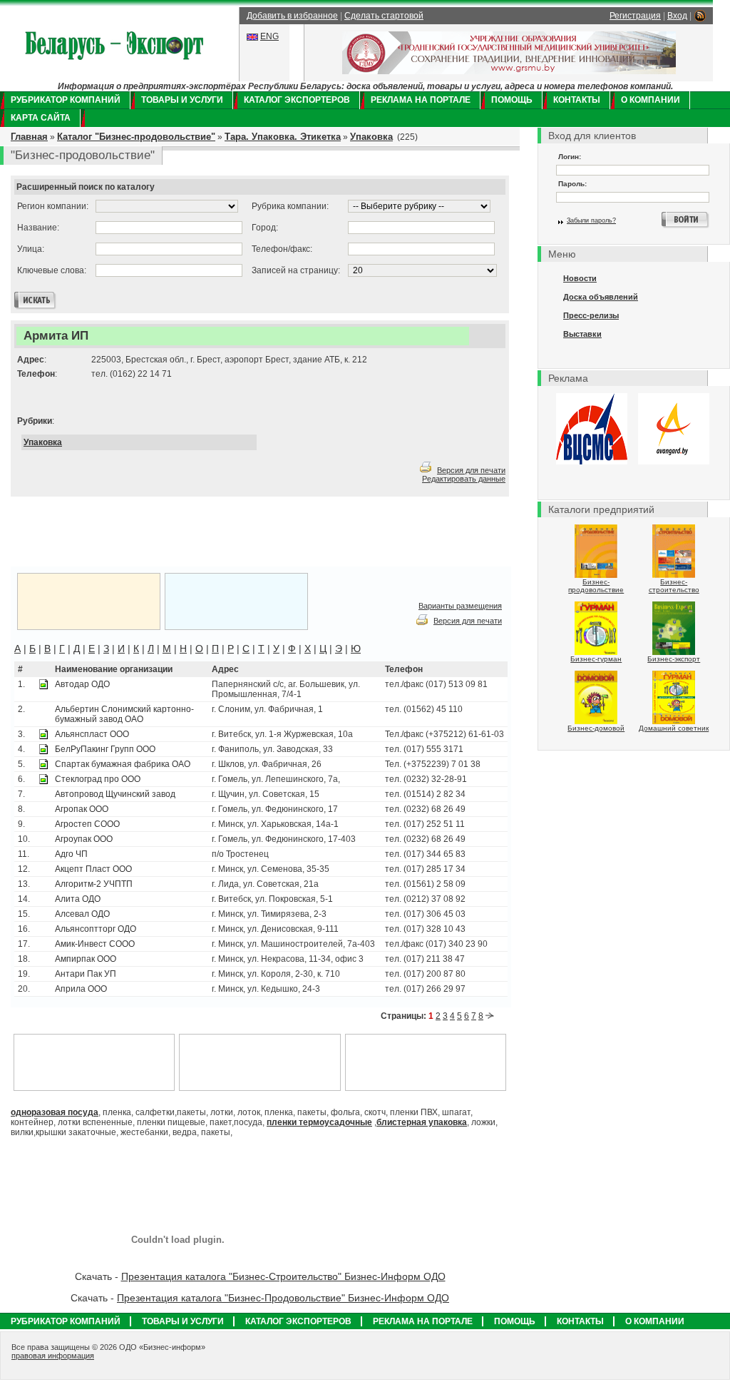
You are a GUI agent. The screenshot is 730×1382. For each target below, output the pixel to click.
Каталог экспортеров (297, 100)
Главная (29, 136)
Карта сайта (41, 118)
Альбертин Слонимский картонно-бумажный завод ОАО (124, 714)
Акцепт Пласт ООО (93, 869)
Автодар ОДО (82, 684)
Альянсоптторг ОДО (95, 929)
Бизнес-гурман (596, 659)
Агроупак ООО (84, 839)
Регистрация (635, 16)
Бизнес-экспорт (673, 659)
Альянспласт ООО (92, 734)
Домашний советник (674, 728)
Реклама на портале (421, 100)
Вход (677, 16)
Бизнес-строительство (674, 586)
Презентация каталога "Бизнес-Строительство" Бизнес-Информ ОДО (283, 1276)
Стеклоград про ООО (97, 779)
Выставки (582, 334)
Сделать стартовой (383, 16)
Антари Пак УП (85, 974)
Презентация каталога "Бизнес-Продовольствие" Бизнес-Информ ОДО (283, 1298)
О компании (650, 100)
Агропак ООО (81, 809)
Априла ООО (81, 989)
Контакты (576, 100)
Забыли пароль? (591, 220)
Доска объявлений (600, 297)
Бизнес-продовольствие (596, 586)
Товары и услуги (182, 100)
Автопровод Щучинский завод (115, 794)
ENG (269, 36)
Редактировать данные (463, 478)
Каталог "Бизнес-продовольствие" (136, 136)
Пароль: (572, 184)
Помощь (512, 100)
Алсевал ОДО (82, 914)
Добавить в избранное (292, 16)
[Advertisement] (188, 532)
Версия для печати (471, 470)
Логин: (569, 157)
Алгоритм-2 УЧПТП (94, 884)
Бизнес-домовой (595, 728)
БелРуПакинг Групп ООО (105, 749)
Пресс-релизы (591, 315)
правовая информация (52, 1355)
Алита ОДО (78, 899)
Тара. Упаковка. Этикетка (283, 136)
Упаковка (371, 136)
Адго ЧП (71, 854)
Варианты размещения (460, 605)
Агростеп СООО (87, 824)
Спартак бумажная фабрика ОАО (122, 764)
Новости (580, 278)
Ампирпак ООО (85, 959)
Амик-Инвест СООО (95, 944)
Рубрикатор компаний (65, 100)
